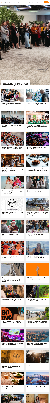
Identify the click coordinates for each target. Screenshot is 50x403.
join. (38, 2)
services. (22, 2)
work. (27, 2)
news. (35, 2)
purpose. (31, 2)
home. (15, 2)
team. (19, 2)
